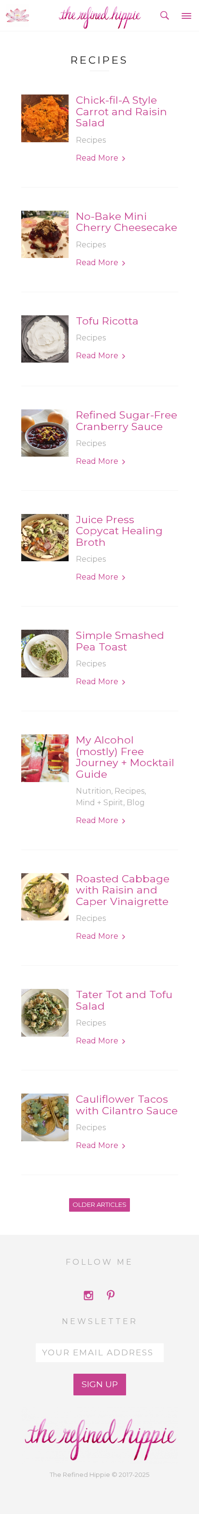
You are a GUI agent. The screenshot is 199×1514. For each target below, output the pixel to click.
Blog (136, 802)
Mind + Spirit (99, 802)
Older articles (99, 1204)
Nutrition (93, 791)
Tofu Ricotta (107, 320)
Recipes (91, 140)
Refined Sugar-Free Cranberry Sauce (126, 420)
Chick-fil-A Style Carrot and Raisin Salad (121, 111)
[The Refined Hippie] (100, 15)
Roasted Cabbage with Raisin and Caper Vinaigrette (123, 890)
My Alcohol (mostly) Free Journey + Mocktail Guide (125, 757)
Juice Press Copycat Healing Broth (119, 531)
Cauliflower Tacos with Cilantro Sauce (127, 1105)
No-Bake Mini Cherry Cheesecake (126, 222)
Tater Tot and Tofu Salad (124, 1000)
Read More (97, 157)
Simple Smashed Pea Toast (120, 641)
